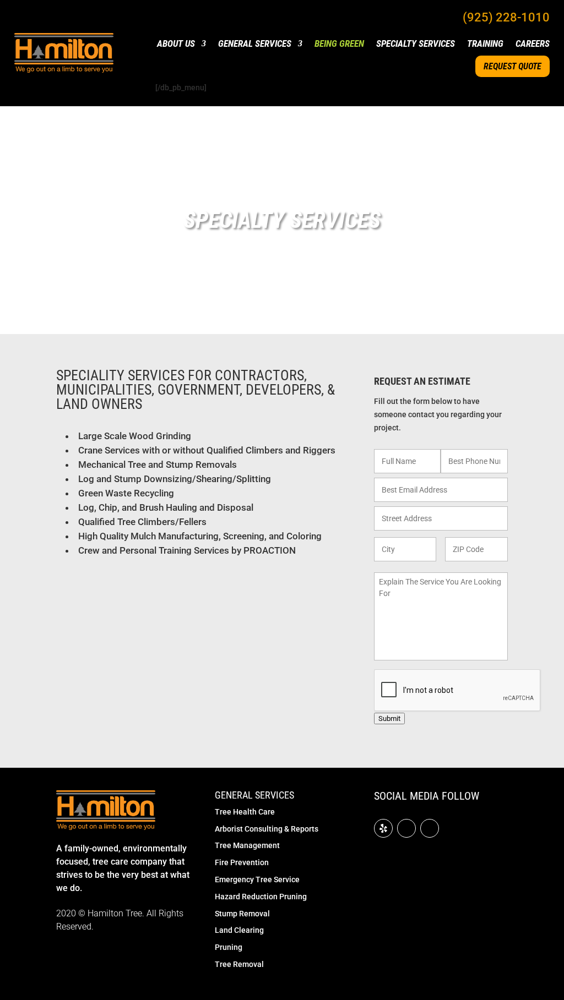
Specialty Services (415, 44)
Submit (389, 718)
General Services (254, 44)
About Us (176, 44)
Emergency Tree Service (257, 879)
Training (485, 44)
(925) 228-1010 (506, 17)
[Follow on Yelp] (383, 828)
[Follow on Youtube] (429, 828)
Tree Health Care (245, 811)
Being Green (339, 44)
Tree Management (247, 845)
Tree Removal (239, 964)
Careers (533, 44)
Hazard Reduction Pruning (261, 896)
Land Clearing (239, 930)
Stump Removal (242, 913)
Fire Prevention (242, 862)
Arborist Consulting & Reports (266, 828)
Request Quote (512, 66)
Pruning (228, 947)
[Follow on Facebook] (406, 828)
